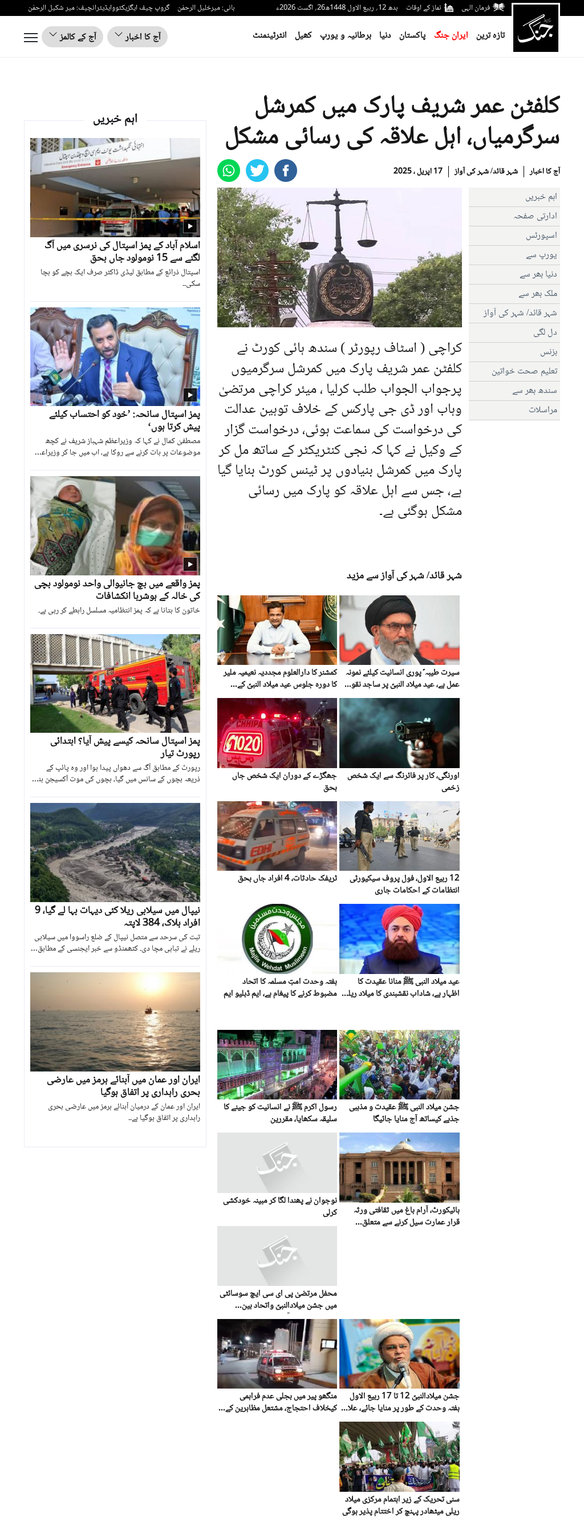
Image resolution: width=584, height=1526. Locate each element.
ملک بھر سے (537, 294)
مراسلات (543, 410)
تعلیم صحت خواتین (524, 371)
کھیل (303, 35)
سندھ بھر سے (534, 391)
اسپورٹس (541, 235)
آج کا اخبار (142, 37)
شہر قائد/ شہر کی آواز (486, 171)
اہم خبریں (541, 197)
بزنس (548, 352)
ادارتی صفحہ (535, 216)
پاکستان (412, 35)
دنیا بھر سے (538, 274)
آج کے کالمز (77, 37)
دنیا (385, 35)
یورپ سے (541, 255)
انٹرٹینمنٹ (270, 35)
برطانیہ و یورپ (345, 35)
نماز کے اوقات (423, 8)
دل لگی (545, 332)
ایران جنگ (451, 35)
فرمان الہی (475, 8)
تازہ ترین (490, 35)
